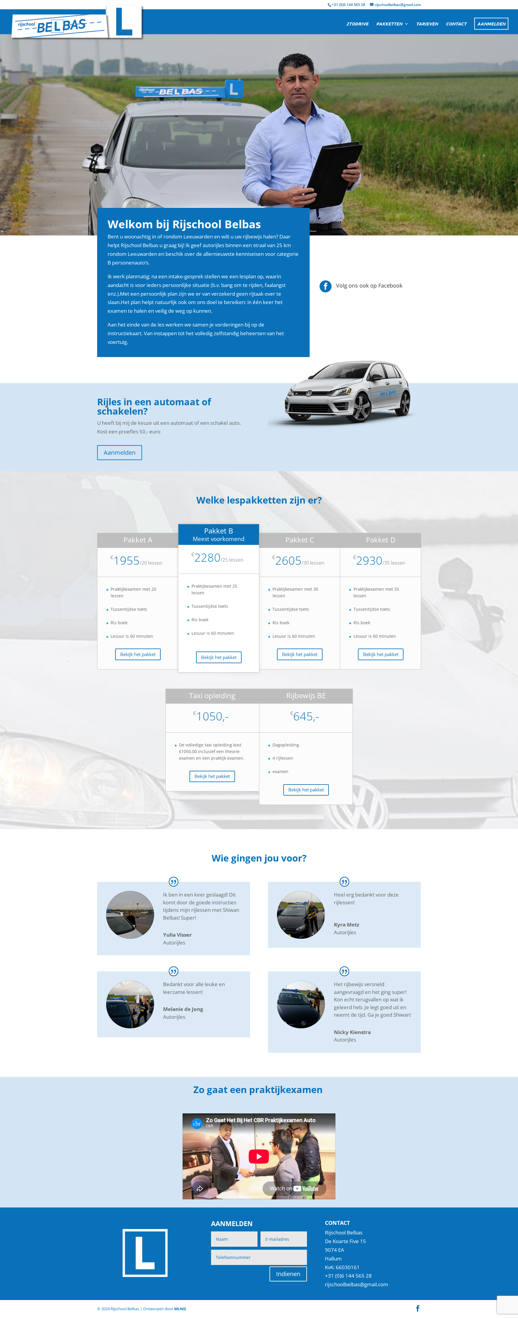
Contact (456, 24)
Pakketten (389, 24)
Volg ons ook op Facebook (369, 285)
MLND (180, 1308)
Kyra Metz (346, 924)
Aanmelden (491, 24)
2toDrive (357, 24)
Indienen (288, 1274)
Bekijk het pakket (138, 654)
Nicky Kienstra (352, 1032)
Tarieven (427, 24)
